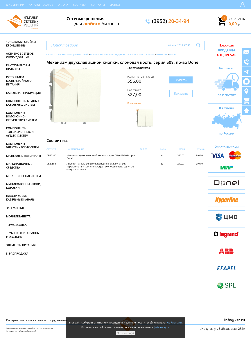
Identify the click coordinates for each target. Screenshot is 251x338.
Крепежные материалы (23, 156)
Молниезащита (18, 216)
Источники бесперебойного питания (19, 80)
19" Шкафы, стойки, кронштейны (21, 43)
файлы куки (174, 322)
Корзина (237, 19)
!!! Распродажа (17, 253)
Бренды (115, 4)
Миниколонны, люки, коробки (23, 185)
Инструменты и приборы (18, 67)
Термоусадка (16, 225)
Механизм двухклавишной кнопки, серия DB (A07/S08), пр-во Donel (101, 157)
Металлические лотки (23, 176)
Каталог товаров (41, 4)
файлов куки (161, 327)
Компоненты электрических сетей (22, 145)
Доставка (79, 4)
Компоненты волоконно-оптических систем (21, 116)
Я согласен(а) (125, 333)
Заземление (15, 208)
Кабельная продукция (23, 93)
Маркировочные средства (19, 165)
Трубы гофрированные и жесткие (23, 234)
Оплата (63, 4)
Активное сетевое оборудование (19, 55)
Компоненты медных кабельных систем (22, 102)
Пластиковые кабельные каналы (20, 197)
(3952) (170, 21)
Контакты (98, 4)
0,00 (235, 23)
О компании (15, 4)
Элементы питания (21, 245)
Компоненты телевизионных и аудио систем (20, 131)
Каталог (50, 54)
